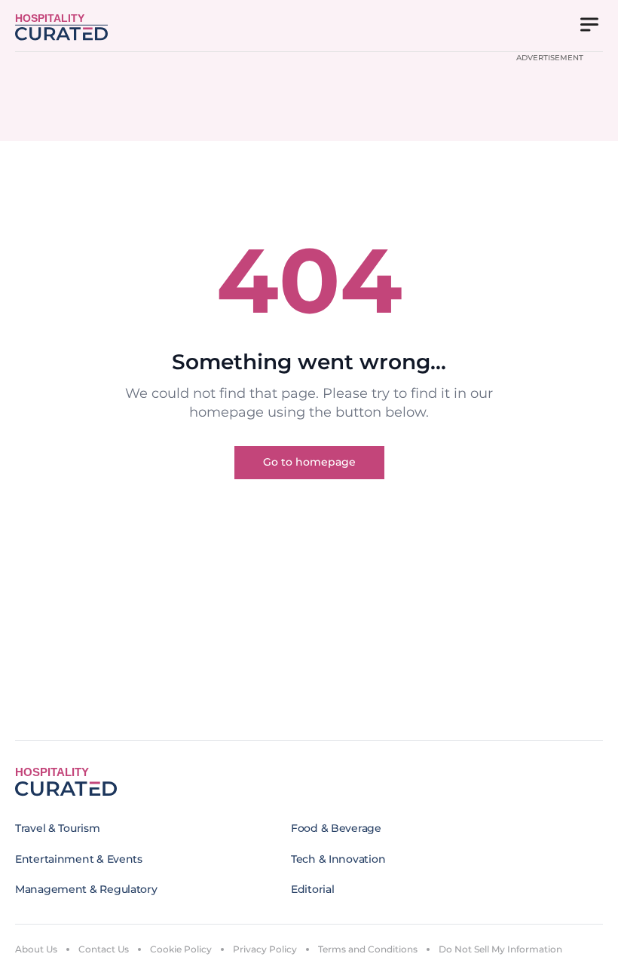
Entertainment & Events (78, 859)
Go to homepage (309, 462)
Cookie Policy (181, 949)
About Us (36, 949)
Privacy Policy (265, 949)
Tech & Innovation (338, 859)
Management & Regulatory (86, 889)
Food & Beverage (336, 828)
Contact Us (103, 949)
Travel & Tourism (57, 828)
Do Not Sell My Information (500, 949)
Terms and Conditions (368, 949)
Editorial (312, 889)
